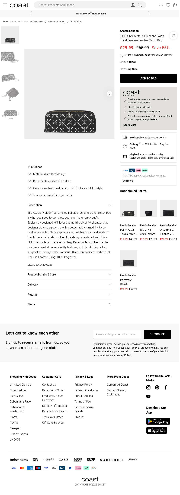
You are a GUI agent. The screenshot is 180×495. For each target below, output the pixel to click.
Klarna (14, 417)
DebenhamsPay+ (20, 401)
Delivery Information (54, 405)
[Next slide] (148, 13)
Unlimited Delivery (20, 384)
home (5, 21)
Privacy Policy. (122, 355)
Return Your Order (52, 390)
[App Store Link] (156, 426)
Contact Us (48, 384)
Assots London (127, 31)
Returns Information (54, 411)
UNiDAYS (15, 439)
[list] (69, 93)
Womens (16, 21)
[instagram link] (146, 387)
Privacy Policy (82, 384)
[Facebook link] (164, 387)
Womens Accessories (34, 21)
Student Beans (19, 434)
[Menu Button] (5, 5)
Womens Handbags (57, 21)
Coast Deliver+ (19, 390)
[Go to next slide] (108, 94)
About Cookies (83, 396)
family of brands (138, 347)
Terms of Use (82, 401)
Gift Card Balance (52, 422)
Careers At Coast (116, 384)
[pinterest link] (155, 387)
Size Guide (16, 396)
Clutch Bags (75, 21)
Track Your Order (52, 417)
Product (78, 417)
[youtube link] (146, 396)
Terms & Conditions (85, 390)
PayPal (14, 422)
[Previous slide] (29, 13)
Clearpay (15, 428)
